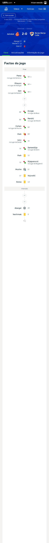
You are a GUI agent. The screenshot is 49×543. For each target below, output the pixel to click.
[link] (30, 9)
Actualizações (17, 53)
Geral (6, 53)
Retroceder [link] (9, 15)
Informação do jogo (35, 53)
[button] (18, 9)
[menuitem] (18, 9)
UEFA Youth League (6, 9)
